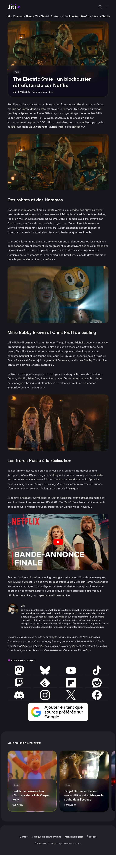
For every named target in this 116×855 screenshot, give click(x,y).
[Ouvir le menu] (107, 7)
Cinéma (18, 16)
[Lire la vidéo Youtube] (58, 542)
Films (29, 16)
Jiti (8, 16)
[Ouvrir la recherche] (100, 7)
